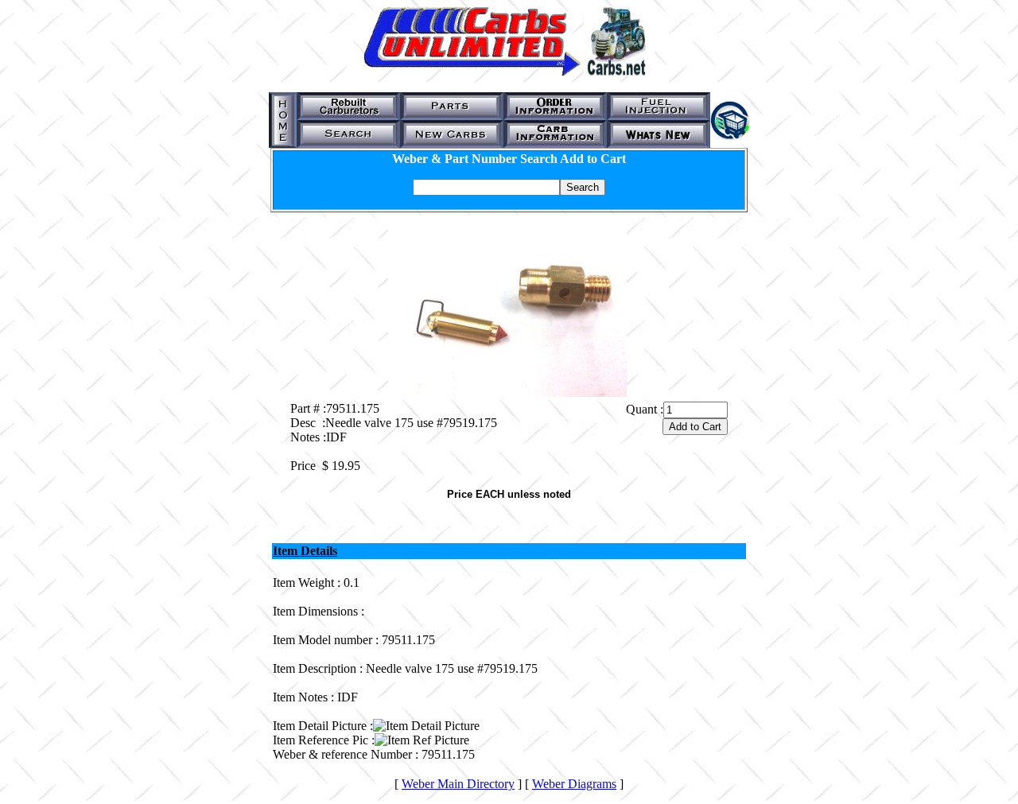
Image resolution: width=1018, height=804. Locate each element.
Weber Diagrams (574, 783)
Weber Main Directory (458, 783)
